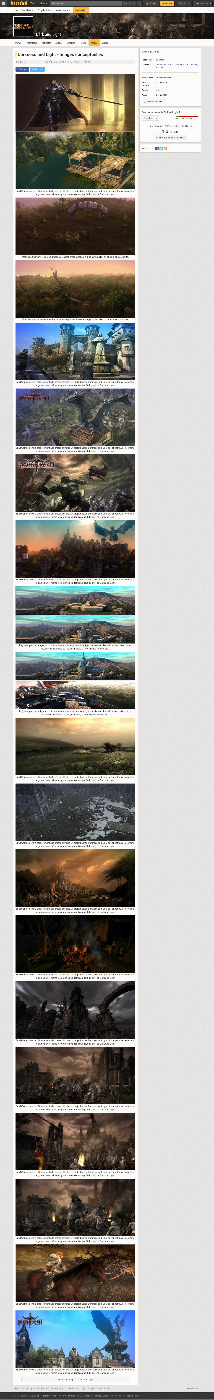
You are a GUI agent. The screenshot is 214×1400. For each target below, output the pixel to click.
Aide (125, 1395)
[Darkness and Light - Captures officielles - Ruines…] (75, 1010)
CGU (62, 1395)
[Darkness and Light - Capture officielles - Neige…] (75, 812)
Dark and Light (48, 34)
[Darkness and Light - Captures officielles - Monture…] (75, 1273)
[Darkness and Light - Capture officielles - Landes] (75, 746)
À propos (37, 1395)
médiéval (160, 67)
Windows (160, 59)
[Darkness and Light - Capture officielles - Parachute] (75, 226)
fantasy (194, 64)
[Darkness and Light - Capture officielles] (75, 351)
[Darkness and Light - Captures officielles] (75, 1339)
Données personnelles (91, 1395)
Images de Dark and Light (50, 1388)
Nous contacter (135, 1395)
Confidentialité (72, 1395)
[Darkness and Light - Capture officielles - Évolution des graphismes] (75, 680)
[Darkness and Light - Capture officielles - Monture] (75, 289)
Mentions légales (51, 1395)
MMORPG (184, 64)
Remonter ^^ (193, 1388)
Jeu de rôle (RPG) (164, 64)
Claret (22, 62)
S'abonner (167, 3)
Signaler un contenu (112, 1395)
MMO (176, 64)
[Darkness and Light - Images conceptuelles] (75, 103)
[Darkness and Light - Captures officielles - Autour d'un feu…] (75, 944)
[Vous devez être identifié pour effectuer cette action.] (156, 118)
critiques (186, 125)
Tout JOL (128, 3)
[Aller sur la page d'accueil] (16, 1388)
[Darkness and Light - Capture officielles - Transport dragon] (75, 549)
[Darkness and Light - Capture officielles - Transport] (75, 160)
